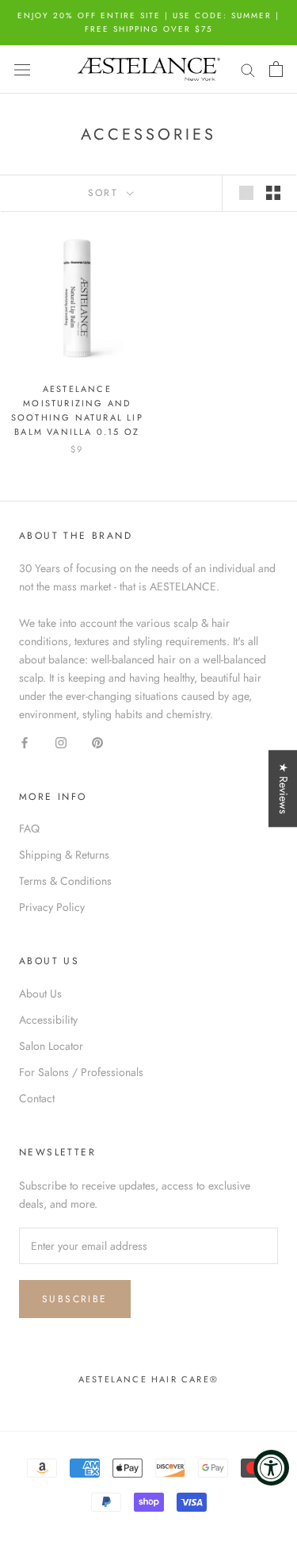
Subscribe (75, 1299)
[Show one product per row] (246, 193)
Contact (37, 1098)
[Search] (248, 69)
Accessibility (48, 1020)
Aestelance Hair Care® (148, 1379)
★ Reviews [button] (283, 788)
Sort (106, 193)
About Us (40, 993)
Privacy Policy (52, 907)
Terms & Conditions (65, 881)
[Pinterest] (97, 742)
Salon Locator (51, 1046)
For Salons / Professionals (81, 1072)
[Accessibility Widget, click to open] (271, 1468)
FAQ (29, 828)
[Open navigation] (22, 69)
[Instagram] (61, 742)
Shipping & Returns (64, 855)
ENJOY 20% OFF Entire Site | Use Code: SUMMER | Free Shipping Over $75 (148, 22)
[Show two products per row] (273, 193)
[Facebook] (24, 742)
